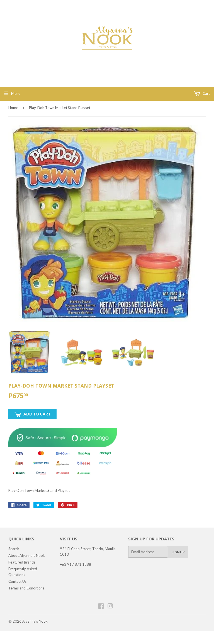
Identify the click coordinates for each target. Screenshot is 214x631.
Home (13, 107)
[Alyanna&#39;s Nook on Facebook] (101, 607)
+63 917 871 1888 (75, 564)
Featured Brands (21, 562)
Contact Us (17, 581)
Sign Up (178, 552)
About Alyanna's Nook (26, 555)
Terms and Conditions (26, 588)
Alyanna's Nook (35, 621)
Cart (206, 93)
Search (13, 549)
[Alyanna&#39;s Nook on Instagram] (110, 607)
